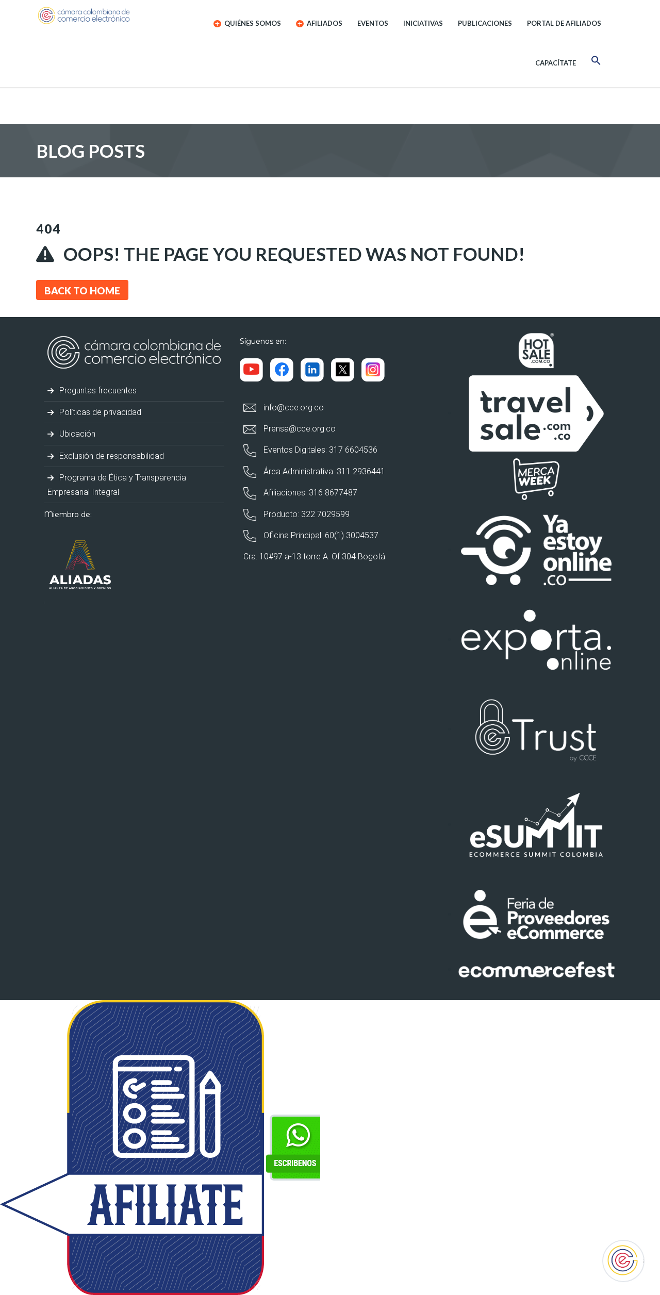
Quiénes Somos (252, 23)
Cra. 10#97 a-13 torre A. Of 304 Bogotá (314, 556)
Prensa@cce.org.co (298, 429)
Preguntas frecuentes (97, 390)
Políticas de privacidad (99, 412)
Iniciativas (423, 23)
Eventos (372, 23)
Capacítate (555, 63)
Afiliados (323, 23)
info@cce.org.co (292, 407)
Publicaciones (485, 23)
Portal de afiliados (564, 23)
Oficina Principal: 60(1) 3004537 (319, 535)
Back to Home (82, 290)
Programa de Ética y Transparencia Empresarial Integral (116, 484)
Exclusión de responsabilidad (110, 456)
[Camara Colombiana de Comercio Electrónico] (104, 15)
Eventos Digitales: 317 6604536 (319, 450)
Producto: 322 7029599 (305, 514)
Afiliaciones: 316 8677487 (309, 492)
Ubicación (76, 434)
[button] (596, 62)
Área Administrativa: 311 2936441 (323, 471)
